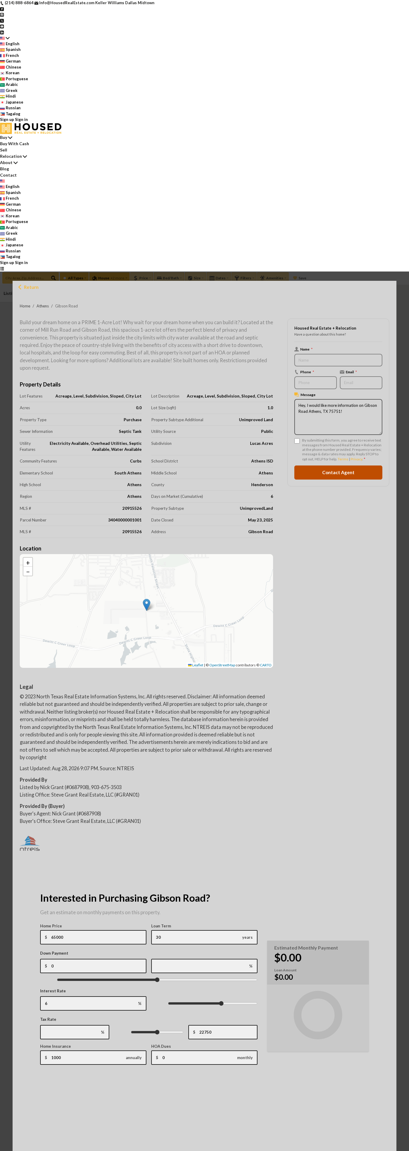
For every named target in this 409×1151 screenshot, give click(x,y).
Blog (4, 168)
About (6, 162)
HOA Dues (161, 1046)
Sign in (21, 119)
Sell (3, 149)
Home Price (51, 925)
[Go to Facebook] (2, 8)
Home (25, 306)
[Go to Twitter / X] (2, 20)
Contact (8, 175)
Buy (3, 137)
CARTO (266, 665)
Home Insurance (55, 1046)
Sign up (7, 119)
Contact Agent (338, 472)
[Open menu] (2, 269)
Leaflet (197, 665)
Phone (307, 372)
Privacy (356, 459)
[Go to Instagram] (2, 14)
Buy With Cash (14, 143)
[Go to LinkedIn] (2, 32)
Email (351, 372)
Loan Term (161, 925)
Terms (343, 459)
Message (308, 394)
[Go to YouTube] (2, 26)
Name (306, 349)
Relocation (11, 156)
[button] (146, 605)
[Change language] (5, 38)
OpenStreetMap (222, 665)
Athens (43, 306)
